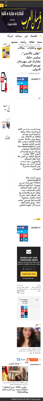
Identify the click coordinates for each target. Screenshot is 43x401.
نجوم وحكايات (34, 48)
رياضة (23, 42)
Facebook (17, 79)
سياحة (18, 36)
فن (26, 36)
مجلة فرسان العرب (35, 399)
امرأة (10, 36)
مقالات (21, 48)
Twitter (17, 83)
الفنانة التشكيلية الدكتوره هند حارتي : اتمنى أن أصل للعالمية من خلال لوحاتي (29, 350)
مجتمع (14, 42)
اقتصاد (33, 36)
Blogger (34, 359)
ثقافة (31, 42)
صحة (39, 42)
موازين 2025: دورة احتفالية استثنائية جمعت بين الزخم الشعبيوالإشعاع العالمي (15, 383)
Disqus (23, 359)
